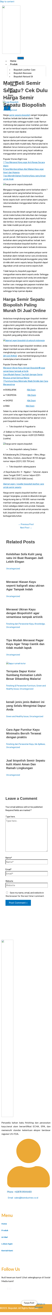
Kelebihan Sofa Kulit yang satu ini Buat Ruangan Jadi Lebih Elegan (24, 558)
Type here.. (10, 816)
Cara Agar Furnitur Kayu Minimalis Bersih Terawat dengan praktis (23, 733)
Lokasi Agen (12, 87)
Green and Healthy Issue (17, 716)
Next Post (26, 527)
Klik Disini (31, 390)
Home (13, 61)
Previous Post (26, 524)
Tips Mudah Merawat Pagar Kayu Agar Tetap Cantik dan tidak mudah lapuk (25, 644)
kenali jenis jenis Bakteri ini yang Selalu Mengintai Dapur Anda (26, 705)
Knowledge (40, 624)
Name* (8, 858)
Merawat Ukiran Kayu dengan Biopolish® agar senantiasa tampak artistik (24, 613)
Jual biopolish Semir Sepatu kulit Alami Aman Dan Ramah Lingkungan (25, 764)
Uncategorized (10, 110)
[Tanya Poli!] (42, 1306)
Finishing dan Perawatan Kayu (20, 624)
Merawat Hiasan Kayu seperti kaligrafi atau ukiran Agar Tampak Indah (25, 585)
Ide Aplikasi (40, 744)
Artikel (4, 1237)
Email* (8, 869)
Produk (13, 64)
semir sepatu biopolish (19, 115)
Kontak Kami (12, 94)
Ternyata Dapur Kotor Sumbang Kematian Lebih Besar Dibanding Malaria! (24, 675)
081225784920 (10, 356)
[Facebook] (7, 1288)
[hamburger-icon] (20, 58)
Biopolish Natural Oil (23, 76)
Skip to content (7, 1)
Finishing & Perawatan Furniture (21, 686)
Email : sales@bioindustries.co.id (23, 1198)
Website (9, 881)
